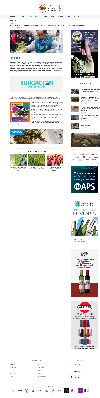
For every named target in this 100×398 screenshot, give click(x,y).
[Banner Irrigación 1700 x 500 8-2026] (36, 77)
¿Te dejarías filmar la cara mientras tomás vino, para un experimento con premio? (90, 109)
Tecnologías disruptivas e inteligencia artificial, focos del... (59, 169)
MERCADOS (38, 16)
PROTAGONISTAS (22, 16)
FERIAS (45, 16)
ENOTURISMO (60, 16)
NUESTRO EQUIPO (14, 20)
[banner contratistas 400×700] (84, 30)
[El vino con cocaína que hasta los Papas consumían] (75, 126)
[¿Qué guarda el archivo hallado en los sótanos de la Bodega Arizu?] (75, 91)
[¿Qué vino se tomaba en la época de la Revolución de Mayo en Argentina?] (75, 117)
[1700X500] (36, 129)
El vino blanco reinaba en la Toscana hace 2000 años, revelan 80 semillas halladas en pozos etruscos (89, 99)
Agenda (12, 23)
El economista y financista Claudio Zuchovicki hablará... (40, 169)
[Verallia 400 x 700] (84, 198)
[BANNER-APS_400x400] (84, 167)
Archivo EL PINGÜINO (85, 83)
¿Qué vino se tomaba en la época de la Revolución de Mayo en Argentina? (89, 117)
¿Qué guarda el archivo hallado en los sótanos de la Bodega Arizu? (90, 90)
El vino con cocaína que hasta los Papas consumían (89, 124)
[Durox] (85, 133)
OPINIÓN (69, 16)
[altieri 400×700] (84, 302)
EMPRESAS (76, 16)
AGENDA (52, 16)
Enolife (12, 27)
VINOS (30, 16)
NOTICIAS (12, 16)
